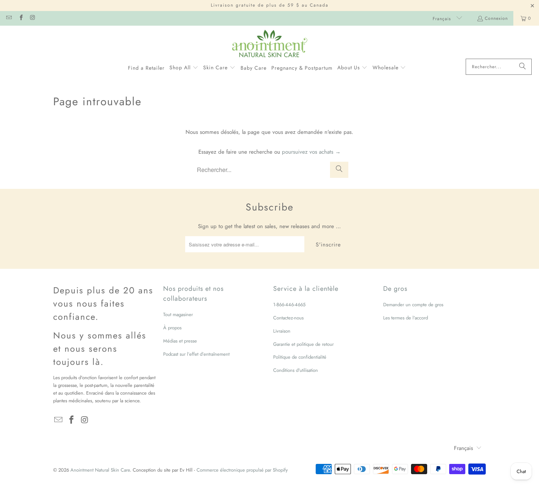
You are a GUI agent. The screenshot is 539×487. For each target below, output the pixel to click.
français (443, 18)
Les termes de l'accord (405, 317)
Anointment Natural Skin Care (100, 469)
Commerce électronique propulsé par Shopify (242, 469)
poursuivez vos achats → (311, 152)
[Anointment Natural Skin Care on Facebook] (20, 18)
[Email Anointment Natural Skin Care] (9, 18)
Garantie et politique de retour (303, 344)
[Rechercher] (522, 67)
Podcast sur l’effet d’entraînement (196, 354)
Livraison (281, 330)
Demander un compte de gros (413, 304)
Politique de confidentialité (299, 357)
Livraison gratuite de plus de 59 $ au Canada (270, 5)
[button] (183, 68)
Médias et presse (180, 340)
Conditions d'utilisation (295, 370)
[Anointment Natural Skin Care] (269, 44)
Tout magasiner (178, 314)
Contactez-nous (288, 317)
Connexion (496, 18)
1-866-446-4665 (289, 304)
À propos (172, 327)
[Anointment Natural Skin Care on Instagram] (32, 18)
